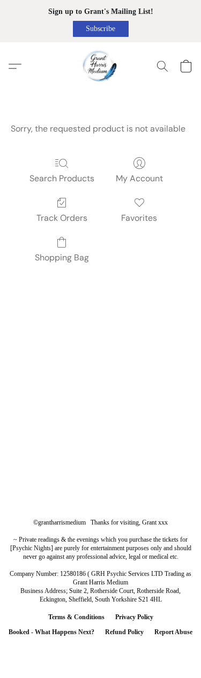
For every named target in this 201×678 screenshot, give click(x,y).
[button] (101, 29)
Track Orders (61, 218)
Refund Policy (124, 632)
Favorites (139, 218)
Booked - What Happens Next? (51, 632)
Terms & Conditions (76, 617)
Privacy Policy (134, 617)
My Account (139, 178)
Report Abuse (173, 632)
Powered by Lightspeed (101, 649)
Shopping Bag (62, 257)
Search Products (61, 178)
